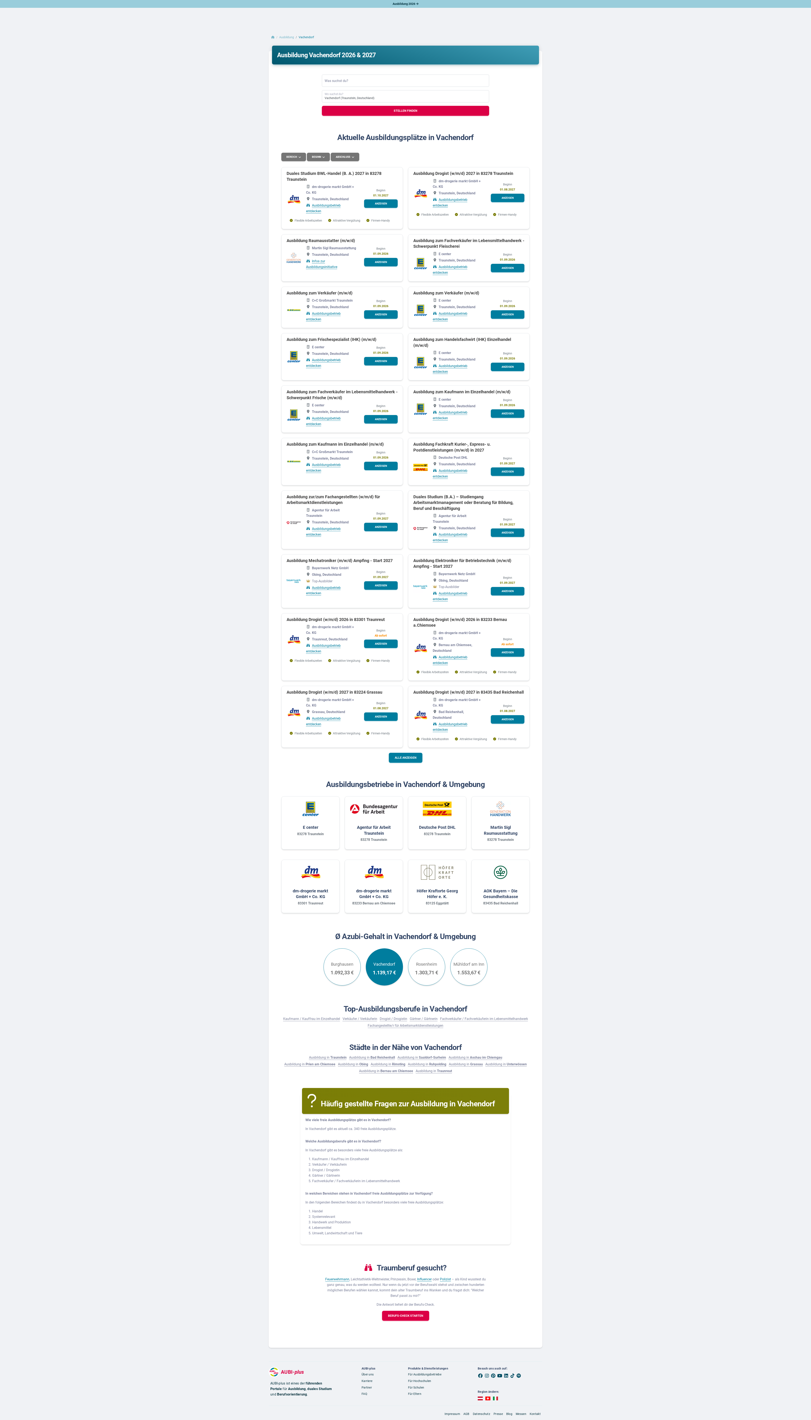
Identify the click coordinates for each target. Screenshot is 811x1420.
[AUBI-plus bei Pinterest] (493, 1375)
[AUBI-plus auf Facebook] (480, 1375)
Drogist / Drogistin (393, 1019)
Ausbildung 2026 (404, 3)
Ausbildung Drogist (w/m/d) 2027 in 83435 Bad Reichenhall (468, 692)
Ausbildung (286, 37)
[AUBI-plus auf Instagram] (487, 1375)
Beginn (317, 156)
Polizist (445, 1279)
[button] (381, 203)
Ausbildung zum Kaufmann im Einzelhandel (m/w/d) (461, 391)
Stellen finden (405, 110)
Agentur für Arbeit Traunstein (374, 830)
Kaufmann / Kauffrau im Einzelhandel (311, 1019)
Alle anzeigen (405, 757)
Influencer (424, 1279)
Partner (367, 1387)
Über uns (368, 1374)
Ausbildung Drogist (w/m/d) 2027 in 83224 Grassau (334, 692)
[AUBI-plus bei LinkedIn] (506, 1375)
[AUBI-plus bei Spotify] (519, 1375)
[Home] (273, 37)
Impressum (452, 1414)
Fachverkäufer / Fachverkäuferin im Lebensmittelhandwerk (484, 1019)
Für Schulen (416, 1387)
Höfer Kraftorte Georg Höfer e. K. (437, 893)
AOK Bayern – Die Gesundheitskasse (500, 893)
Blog (509, 1414)
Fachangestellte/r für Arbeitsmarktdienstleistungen (405, 1026)
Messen (521, 1414)
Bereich (292, 156)
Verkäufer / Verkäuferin (360, 1019)
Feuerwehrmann (337, 1279)
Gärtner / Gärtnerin (424, 1019)
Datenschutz (481, 1414)
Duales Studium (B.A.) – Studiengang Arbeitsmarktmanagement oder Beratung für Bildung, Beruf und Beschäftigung (463, 502)
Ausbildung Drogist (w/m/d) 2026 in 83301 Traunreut (336, 619)
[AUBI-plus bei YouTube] (499, 1375)
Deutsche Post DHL (437, 827)
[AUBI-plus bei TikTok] (512, 1375)
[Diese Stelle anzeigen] (294, 199)
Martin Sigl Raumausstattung (500, 830)
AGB (466, 1414)
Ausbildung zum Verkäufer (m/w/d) (319, 292)
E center (310, 827)
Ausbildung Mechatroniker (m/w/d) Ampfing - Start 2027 (340, 560)
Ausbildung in (328, 1057)
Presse (498, 1414)
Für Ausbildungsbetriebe (424, 1374)
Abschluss (343, 156)
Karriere (367, 1381)
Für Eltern (414, 1393)
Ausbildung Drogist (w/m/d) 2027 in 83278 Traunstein (463, 173)
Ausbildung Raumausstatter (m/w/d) (321, 240)
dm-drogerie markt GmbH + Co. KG (310, 893)
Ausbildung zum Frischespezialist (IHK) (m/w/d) (331, 339)
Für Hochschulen (419, 1381)
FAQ (364, 1393)
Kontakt (535, 1414)
